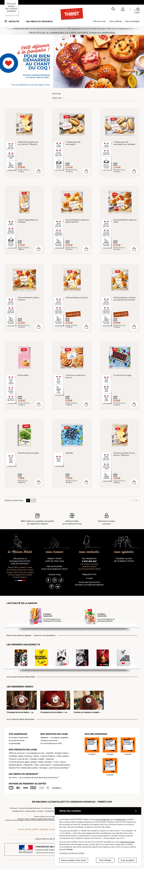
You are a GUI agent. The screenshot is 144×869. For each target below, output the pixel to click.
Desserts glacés (15, 765)
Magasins (44, 737)
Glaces (63, 762)
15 (28, 500)
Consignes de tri (18, 811)
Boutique (43, 768)
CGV (54, 808)
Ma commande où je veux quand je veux (54, 567)
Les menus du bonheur (39, 21)
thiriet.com (14, 808)
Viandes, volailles (37, 759)
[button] (122, 9)
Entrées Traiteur (61, 753)
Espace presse (30, 811)
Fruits (55, 762)
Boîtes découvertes (29, 768)
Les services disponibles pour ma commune (35, 808)
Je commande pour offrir (51, 743)
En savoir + (56, 788)
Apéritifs (49, 753)
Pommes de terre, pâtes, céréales (23, 762)
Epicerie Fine (14, 768)
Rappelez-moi (89, 574)
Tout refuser (105, 860)
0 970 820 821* (89, 561)
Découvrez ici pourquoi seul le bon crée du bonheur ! (20, 561)
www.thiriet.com (103, 819)
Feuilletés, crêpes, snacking (20, 756)
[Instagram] (54, 580)
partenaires (120, 819)
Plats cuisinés (62, 756)
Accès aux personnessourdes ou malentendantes (89, 583)
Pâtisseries (28, 765)
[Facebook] (48, 580)
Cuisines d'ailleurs (47, 756)
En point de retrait (16, 740)
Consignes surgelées (59, 737)
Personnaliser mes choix (73, 860)
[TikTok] (60, 580)
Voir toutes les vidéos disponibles (20, 719)
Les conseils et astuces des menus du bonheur (39, 777)
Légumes (50, 759)
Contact (40, 811)
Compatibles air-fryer (35, 753)
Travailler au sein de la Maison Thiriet (124, 559)
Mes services (99, 21)
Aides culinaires (45, 762)
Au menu (13, 777)
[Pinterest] (51, 586)
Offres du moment (17, 753)
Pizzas (36, 756)
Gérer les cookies (127, 842)
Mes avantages (132, 21)
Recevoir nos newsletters (44, 635)
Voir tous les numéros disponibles (21, 677)
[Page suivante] (139, 500)
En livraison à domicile (18, 737)
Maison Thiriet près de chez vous (55, 559)
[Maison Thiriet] (72, 14)
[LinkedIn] (57, 586)
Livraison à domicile (48, 740)
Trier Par (56, 98)
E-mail (89, 578)
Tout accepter (128, 860)
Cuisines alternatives (61, 765)
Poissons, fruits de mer (18, 759)
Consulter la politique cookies (71, 853)
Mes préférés (115, 21)
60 (34, 500)
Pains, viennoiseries (42, 765)
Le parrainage (14, 743)
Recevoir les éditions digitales (19, 635)
